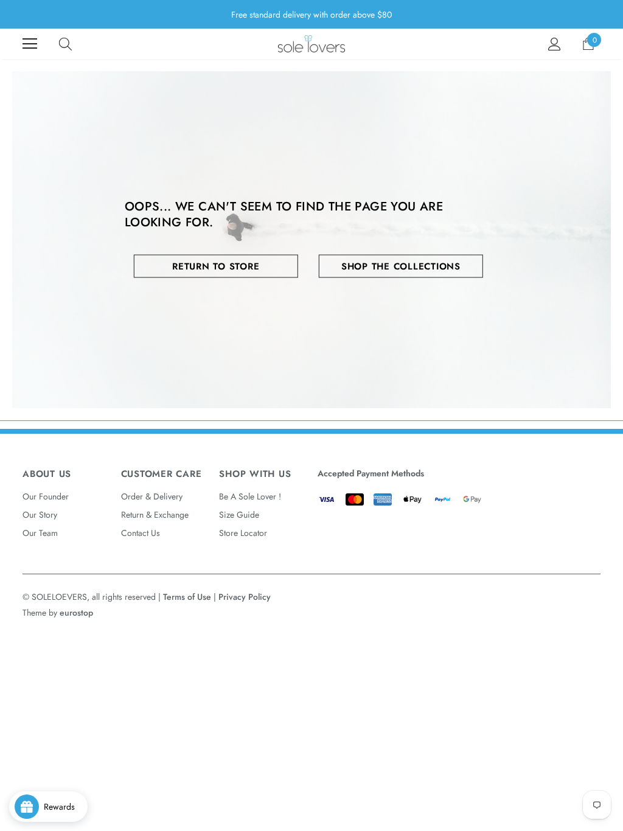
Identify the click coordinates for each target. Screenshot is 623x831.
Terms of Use (187, 597)
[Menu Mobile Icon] (30, 44)
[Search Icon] (65, 43)
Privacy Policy (244, 597)
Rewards (63, 807)
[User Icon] (554, 44)
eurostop (76, 613)
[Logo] (311, 43)
